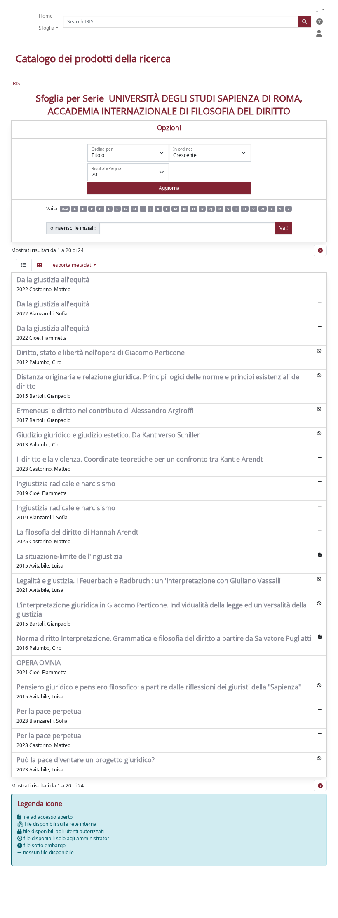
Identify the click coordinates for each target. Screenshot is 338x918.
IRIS (15, 83)
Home (46, 15)
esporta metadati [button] (72, 265)
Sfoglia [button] (46, 27)
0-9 (65, 209)
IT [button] (318, 9)
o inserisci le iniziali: (73, 227)
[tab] (24, 265)
